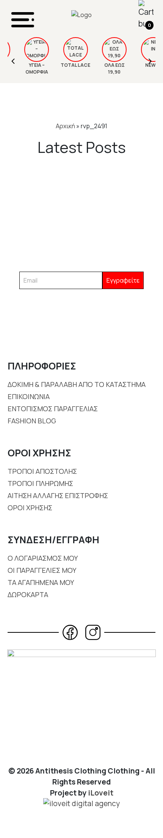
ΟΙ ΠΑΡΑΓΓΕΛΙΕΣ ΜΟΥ (42, 570)
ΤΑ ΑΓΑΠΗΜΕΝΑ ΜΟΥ (41, 582)
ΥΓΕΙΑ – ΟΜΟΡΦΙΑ (28, 68)
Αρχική (65, 126)
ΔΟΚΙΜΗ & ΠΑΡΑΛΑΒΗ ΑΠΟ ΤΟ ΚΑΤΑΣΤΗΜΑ (77, 384)
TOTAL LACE (67, 65)
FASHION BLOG (32, 420)
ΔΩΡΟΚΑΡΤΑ (28, 594)
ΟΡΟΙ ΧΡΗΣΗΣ (30, 507)
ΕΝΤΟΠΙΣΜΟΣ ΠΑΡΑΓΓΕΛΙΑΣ (53, 408)
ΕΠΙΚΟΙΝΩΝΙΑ (29, 396)
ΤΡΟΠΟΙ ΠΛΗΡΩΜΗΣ (40, 483)
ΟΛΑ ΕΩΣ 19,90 (106, 68)
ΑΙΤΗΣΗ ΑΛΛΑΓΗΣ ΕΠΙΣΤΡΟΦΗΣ (58, 495)
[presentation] (13, 60)
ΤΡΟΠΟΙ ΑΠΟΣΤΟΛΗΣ (42, 471)
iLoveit (100, 793)
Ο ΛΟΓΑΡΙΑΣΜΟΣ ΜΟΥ (43, 558)
